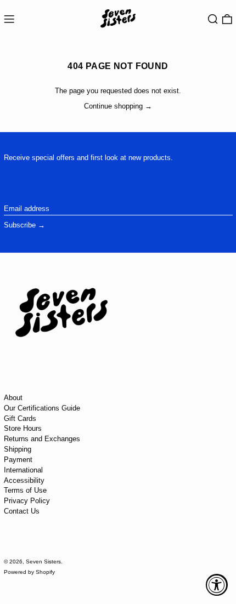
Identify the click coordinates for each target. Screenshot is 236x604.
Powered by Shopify (29, 572)
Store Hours (23, 428)
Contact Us (22, 511)
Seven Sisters (43, 562)
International (23, 470)
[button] (212, 19)
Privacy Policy (27, 501)
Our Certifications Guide (42, 408)
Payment (18, 459)
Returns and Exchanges (42, 439)
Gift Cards (20, 418)
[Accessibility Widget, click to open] (217, 585)
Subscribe (20, 225)
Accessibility (24, 480)
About (13, 398)
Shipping (17, 449)
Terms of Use (25, 490)
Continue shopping (113, 106)
